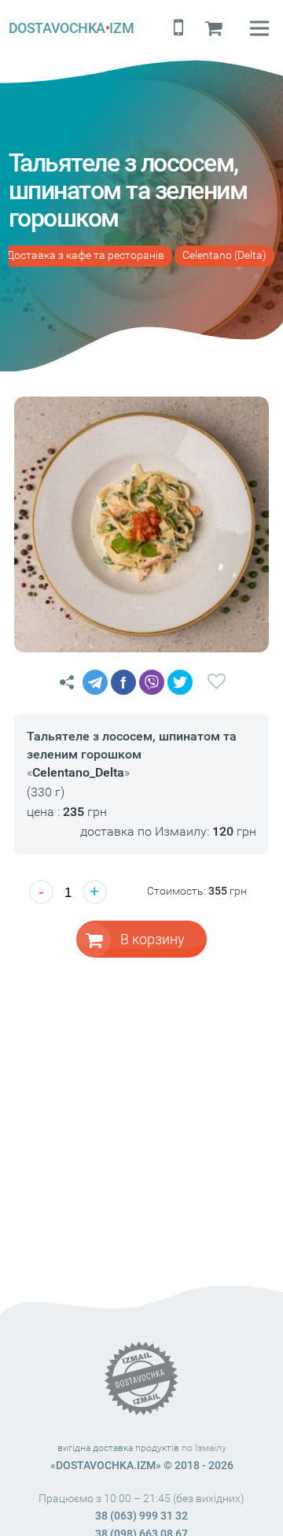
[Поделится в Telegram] (95, 682)
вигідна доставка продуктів (118, 1447)
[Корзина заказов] (214, 28)
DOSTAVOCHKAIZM (71, 28)
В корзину (152, 939)
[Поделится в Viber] (151, 682)
